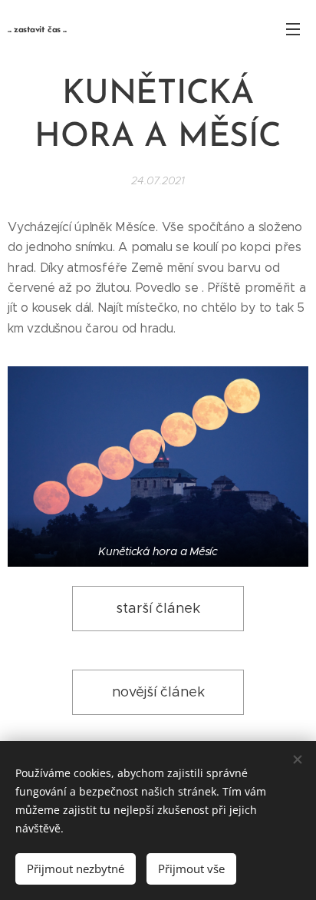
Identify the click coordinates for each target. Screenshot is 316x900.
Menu (293, 28)
